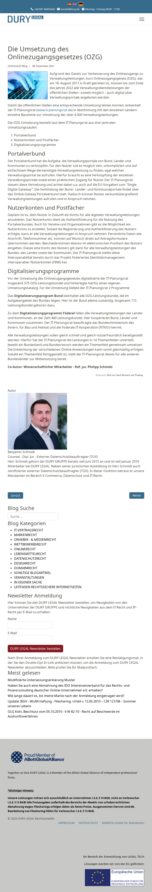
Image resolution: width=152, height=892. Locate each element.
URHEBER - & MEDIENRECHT (35, 539)
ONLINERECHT (25, 549)
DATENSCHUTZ (88, 823)
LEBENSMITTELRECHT (30, 554)
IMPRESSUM (66, 823)
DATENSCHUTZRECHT (30, 558)
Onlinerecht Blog (18, 66)
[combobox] (33, 516)
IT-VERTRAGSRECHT (28, 530)
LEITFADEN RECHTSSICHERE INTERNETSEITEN (48, 587)
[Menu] (141, 19)
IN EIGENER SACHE (28, 582)
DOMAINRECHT (25, 568)
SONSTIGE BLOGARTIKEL (32, 573)
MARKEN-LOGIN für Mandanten (123, 823)
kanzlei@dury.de (70, 9)
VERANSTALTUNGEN (29, 577)
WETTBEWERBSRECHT (30, 544)
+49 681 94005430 (44, 9)
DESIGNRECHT (25, 563)
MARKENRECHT (25, 535)
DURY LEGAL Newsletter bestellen (35, 648)
